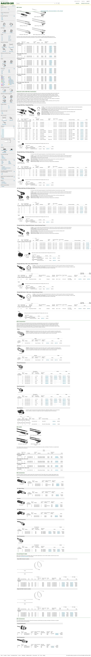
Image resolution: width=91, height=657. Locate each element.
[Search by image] (58, 3)
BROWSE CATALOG (5, 1)
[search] (13, 127)
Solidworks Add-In (29, 655)
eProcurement (35, 655)
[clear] (54, 3)
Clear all (13, 5)
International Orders (14, 655)
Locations (5, 655)
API (38, 655)
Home (2, 655)
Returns (9, 655)
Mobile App (23, 655)
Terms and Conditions (81, 655)
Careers (19, 655)
